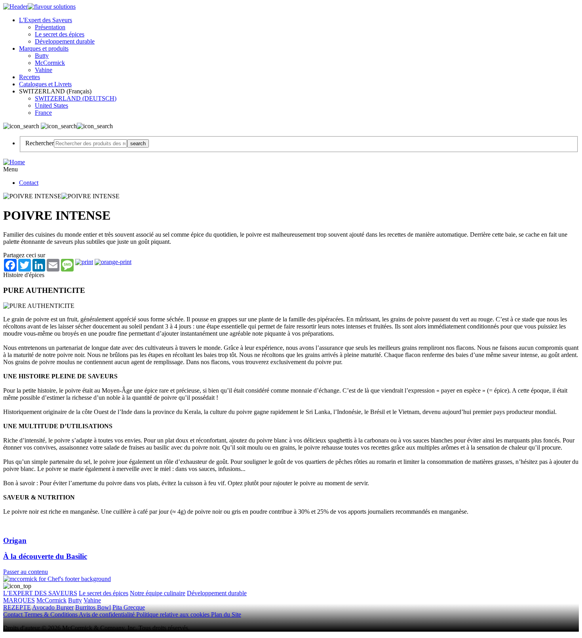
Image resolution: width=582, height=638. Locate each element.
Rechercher (39, 143)
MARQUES (19, 600)
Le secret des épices (59, 34)
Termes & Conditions (51, 614)
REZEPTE (17, 607)
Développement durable (65, 41)
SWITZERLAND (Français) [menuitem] (56, 91)
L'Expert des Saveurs (45, 20)
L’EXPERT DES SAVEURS (40, 593)
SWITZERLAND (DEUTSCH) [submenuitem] (75, 98)
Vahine (43, 69)
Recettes (29, 77)
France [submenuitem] (43, 112)
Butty (42, 55)
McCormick (50, 62)
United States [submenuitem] (51, 105)
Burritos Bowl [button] (93, 607)
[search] (90, 143)
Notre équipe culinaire (157, 593)
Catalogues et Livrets (45, 84)
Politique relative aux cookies (173, 614)
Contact (28, 182)
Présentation (50, 27)
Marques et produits (43, 48)
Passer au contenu (25, 571)
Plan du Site (226, 614)
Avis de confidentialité (107, 614)
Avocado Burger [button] (53, 607)
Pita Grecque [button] (128, 607)
